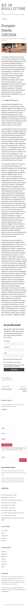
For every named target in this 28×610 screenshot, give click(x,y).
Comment (4, 409)
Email (5, 353)
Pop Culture (4, 535)
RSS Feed (4, 564)
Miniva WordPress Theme (17, 604)
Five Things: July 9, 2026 (8, 505)
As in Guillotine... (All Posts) (13, 362)
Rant (11, 379)
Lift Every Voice (23, 389)
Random (7, 379)
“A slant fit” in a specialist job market (11, 500)
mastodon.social (20, 589)
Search (3, 457)
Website (4, 439)
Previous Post (6, 388)
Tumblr (3, 559)
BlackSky (3, 556)
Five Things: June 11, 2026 (8, 515)
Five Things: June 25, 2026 (8, 510)
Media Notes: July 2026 (7, 497)
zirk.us (11, 589)
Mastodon (4, 554)
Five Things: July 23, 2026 (8, 502)
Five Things (4, 530)
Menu (5, 19)
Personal (8, 377)
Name (3, 428)
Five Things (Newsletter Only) (13, 359)
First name (6, 341)
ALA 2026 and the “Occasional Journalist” (12, 513)
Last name (6, 347)
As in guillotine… (13, 8)
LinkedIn (3, 551)
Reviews (3, 538)
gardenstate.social (18, 587)
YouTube (3, 561)
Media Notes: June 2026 (8, 508)
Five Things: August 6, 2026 (9, 495)
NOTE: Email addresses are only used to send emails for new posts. (14, 365)
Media (3, 533)
